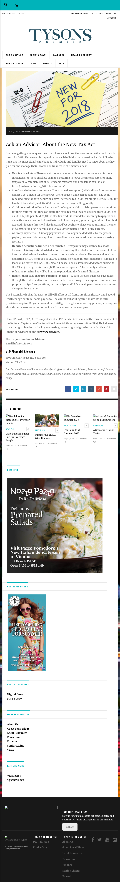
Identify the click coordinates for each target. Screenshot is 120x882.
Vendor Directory (79, 13)
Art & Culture (14, 55)
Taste (33, 63)
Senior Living (16, 745)
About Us (12, 724)
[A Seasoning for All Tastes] (105, 418)
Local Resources (17, 732)
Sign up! (70, 826)
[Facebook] (93, 840)
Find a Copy (111, 13)
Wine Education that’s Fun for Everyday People (17, 437)
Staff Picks (10, 429)
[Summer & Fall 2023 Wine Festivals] (47, 420)
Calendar (59, 55)
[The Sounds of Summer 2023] (76, 418)
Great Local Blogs (18, 728)
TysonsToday (15, 780)
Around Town (38, 55)
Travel (11, 750)
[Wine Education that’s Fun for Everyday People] (18, 419)
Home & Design (14, 63)
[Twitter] (99, 840)
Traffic (21, 13)
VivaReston (14, 775)
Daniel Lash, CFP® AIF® (30, 132)
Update (47, 63)
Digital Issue (96, 13)
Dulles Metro (8, 13)
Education (13, 737)
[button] (5, 4)
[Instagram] (115, 840)
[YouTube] (107, 840)
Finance (12, 741)
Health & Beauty (81, 55)
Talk (61, 63)
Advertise (111, 18)
